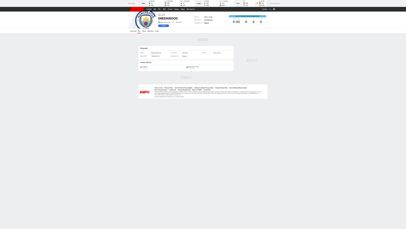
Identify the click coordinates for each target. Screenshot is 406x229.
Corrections (207, 90)
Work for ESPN (197, 90)
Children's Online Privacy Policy (204, 88)
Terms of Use (158, 88)
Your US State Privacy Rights (184, 88)
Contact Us (172, 90)
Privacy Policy (168, 88)
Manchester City (165, 22)
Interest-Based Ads (221, 88)
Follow (163, 26)
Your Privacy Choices (160, 90)
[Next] (268, 3)
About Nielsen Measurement (238, 88)
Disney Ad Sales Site (184, 90)
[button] (270, 9)
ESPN (137, 9)
